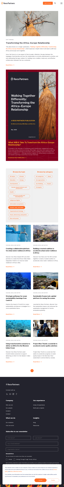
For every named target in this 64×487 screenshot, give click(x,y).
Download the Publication (16, 157)
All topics (12, 176)
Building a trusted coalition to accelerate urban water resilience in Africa (45, 251)
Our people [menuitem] (9, 408)
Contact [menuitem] (8, 414)
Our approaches (40, 180)
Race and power (14, 218)
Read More (9, 65)
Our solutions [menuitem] (9, 422)
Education (12, 180)
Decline (53, 480)
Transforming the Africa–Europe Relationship (28, 43)
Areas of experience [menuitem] (39, 405)
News (49, 176)
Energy (22, 180)
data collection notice (16, 471)
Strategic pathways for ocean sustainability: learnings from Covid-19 (16, 298)
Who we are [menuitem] (9, 405)
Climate (21, 176)
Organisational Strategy (16, 211)
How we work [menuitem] (10, 425)
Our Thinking (10, 39)
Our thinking (39, 183)
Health (12, 192)
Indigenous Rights (15, 200)
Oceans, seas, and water (16, 207)
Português (39, 187)
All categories (40, 176)
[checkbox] (32, 459)
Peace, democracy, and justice (18, 214)
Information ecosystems (17, 204)
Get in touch (48, 3)
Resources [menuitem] (36, 425)
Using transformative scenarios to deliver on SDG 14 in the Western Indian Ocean (18, 346)
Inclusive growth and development (19, 196)
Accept (40, 480)
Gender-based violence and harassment (19, 188)
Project (49, 183)
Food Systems (14, 183)
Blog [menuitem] (34, 422)
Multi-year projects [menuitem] (38, 408)
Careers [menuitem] (8, 411)
